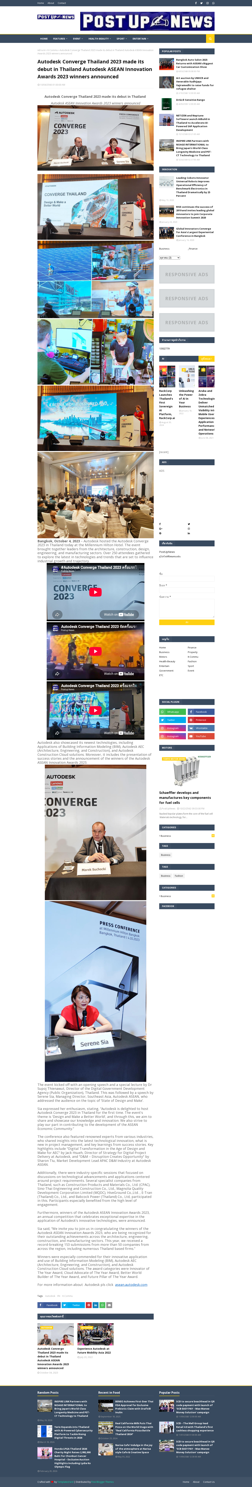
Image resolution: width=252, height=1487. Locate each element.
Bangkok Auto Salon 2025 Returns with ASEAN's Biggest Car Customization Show (194, 63)
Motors (163, 656)
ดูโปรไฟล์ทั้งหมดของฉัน (170, 556)
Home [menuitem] (44, 38)
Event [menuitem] (77, 38)
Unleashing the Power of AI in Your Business (186, 398)
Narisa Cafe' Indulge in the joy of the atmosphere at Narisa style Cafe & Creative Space (133, 1448)
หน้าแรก (41, 50)
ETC (161, 675)
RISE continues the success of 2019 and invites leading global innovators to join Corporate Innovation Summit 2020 (195, 212)
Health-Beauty (167, 661)
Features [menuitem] (59, 38)
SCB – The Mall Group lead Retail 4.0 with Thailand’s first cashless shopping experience (195, 1427)
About (51, 3)
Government (166, 670)
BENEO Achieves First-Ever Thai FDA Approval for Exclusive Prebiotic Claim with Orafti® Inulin (134, 1407)
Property (193, 652)
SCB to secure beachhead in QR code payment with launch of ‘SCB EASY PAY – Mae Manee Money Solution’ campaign (195, 1407)
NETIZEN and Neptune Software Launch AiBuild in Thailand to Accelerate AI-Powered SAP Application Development (193, 123)
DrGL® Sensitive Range (190, 99)
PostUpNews (167, 552)
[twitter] (201, 3)
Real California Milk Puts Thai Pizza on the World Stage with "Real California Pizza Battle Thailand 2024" (134, 1429)
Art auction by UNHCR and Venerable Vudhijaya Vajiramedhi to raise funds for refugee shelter (195, 83)
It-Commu (52, 50)
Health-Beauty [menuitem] (99, 38)
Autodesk (50, 1296)
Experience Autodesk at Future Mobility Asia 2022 (94, 1350)
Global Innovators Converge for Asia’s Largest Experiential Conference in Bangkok (195, 232)
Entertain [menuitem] (139, 38)
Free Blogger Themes (102, 1481)
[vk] (201, 728)
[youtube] (201, 736)
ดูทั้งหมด (205, 358)
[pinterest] (201, 720)
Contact (62, 3)
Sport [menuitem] (121, 38)
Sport (191, 666)
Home (40, 3)
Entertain (164, 666)
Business (164, 248)
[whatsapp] (213, 3)
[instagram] (208, 3)
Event (191, 670)
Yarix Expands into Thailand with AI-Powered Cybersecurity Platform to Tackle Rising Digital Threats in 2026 (73, 1432)
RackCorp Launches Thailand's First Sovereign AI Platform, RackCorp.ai (167, 404)
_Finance (193, 248)
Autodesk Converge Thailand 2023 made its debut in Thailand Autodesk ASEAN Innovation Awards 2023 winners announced (53, 1358)
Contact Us (209, 1481)
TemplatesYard (65, 1481)
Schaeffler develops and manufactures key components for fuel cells (185, 797)
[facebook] (196, 3)
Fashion (192, 661)
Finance (192, 647)
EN (58, 1296)
